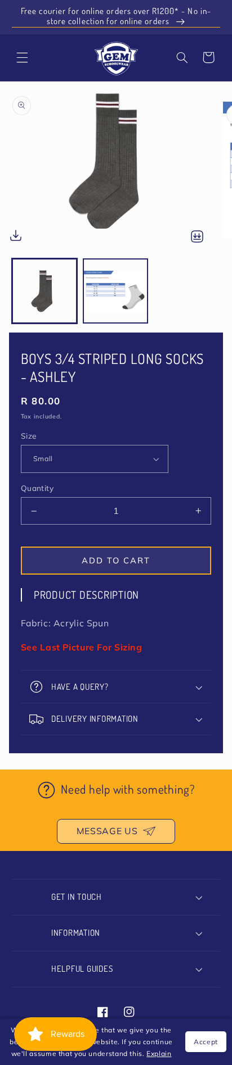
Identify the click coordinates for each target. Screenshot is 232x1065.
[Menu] (22, 57)
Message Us (107, 830)
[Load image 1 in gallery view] (44, 291)
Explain (158, 1053)
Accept (206, 1041)
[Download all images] (197, 237)
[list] (116, 170)
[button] (182, 57)
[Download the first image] (16, 238)
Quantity (37, 488)
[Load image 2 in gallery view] (115, 291)
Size (29, 435)
